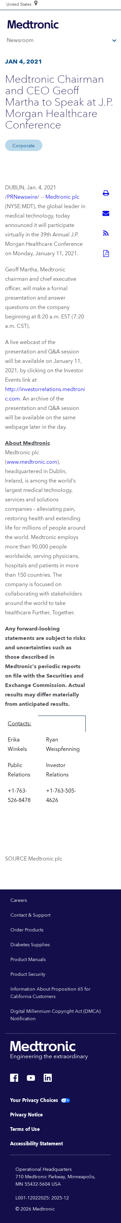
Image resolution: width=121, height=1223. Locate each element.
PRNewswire (22, 197)
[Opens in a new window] (14, 1079)
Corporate (23, 146)
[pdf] (106, 253)
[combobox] (19, 4)
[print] (106, 193)
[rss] (106, 233)
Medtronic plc (62, 197)
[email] (106, 213)
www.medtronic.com (32, 462)
